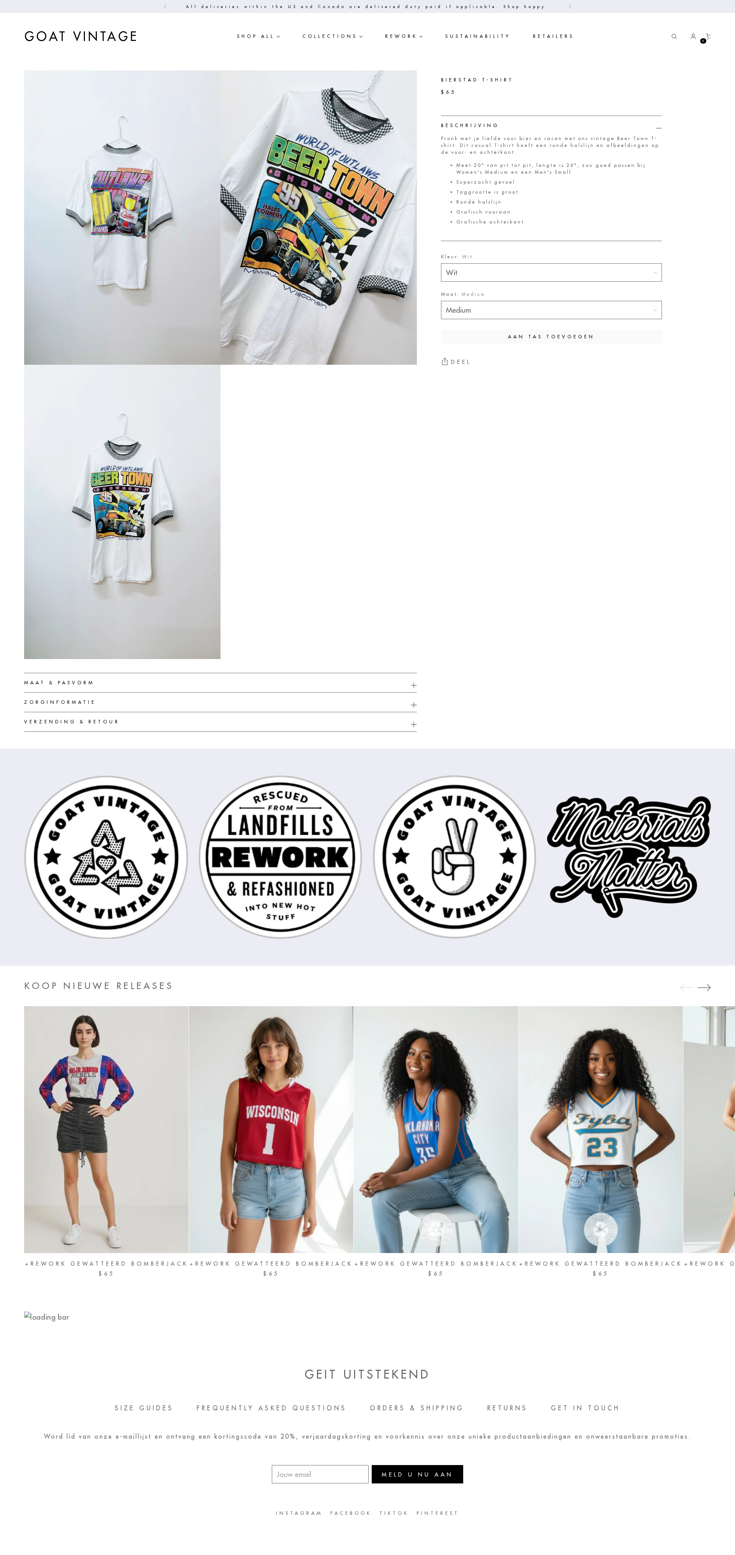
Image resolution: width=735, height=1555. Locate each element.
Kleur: (457, 256)
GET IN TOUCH (585, 1408)
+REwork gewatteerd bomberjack (106, 1263)
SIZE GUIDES (144, 1408)
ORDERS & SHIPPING (417, 1408)
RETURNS (507, 1408)
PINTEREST (437, 1513)
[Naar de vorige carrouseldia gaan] (686, 987)
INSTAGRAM (299, 1513)
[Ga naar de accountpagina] (690, 36)
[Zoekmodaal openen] (674, 36)
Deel (461, 362)
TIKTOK (394, 1513)
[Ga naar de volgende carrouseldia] (704, 987)
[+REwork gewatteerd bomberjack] (106, 1129)
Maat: (463, 294)
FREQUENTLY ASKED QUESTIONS (272, 1408)
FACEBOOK (351, 1513)
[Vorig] (165, 6)
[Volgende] (569, 6)
